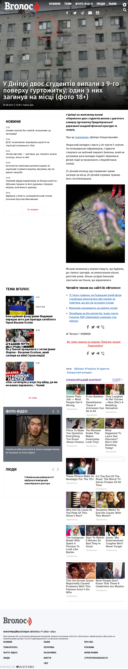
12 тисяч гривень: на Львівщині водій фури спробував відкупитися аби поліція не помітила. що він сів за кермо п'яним (95, 299)
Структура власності (96, 658)
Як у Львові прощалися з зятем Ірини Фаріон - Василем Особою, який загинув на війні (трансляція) (30, 352)
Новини (54, 3)
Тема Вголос (10, 647)
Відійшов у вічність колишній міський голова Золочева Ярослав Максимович (29, 198)
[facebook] (66, 13)
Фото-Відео (84, 3)
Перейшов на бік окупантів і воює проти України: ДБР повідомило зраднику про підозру (93, 317)
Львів (113, 3)
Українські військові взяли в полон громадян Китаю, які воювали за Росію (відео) (33, 451)
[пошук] (124, 9)
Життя (47, 658)
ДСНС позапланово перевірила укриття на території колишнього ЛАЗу (27, 144)
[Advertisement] (32, 523)
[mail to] (90, 13)
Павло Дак (28, 105)
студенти (103, 368)
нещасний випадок (80, 372)
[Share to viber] (102, 327)
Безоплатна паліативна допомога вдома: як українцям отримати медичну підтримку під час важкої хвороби (30, 169)
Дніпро (80, 368)
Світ (46, 663)
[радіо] (124, 5)
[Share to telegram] (97, 327)
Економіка (50, 652)
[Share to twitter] (92, 327)
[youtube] (98, 13)
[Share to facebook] (87, 327)
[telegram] (82, 13)
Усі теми (33, 398)
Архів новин (91, 652)
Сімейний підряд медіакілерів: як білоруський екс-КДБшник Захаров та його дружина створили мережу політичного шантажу (32, 184)
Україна (91, 368)
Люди (101, 3)
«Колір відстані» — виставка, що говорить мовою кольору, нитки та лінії (31, 156)
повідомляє (82, 137)
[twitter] (75, 13)
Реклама (89, 647)
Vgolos (22, 7)
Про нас (88, 642)
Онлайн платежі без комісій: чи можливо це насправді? (28, 132)
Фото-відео (10, 652)
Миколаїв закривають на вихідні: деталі (93, 308)
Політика (49, 647)
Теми (67, 3)
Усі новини (32, 209)
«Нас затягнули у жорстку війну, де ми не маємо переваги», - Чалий (31, 384)
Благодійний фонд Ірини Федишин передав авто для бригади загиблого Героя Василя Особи (31, 319)
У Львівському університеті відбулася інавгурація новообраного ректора (39, 480)
